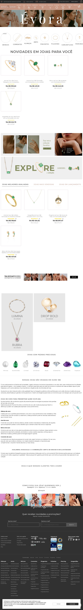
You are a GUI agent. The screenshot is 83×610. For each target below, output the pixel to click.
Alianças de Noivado (5, 570)
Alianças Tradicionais (5, 577)
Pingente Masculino (45, 582)
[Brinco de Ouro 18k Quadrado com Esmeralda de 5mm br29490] (58, 65)
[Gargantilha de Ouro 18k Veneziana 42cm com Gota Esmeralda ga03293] (34, 200)
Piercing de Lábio (64, 575)
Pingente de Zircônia (45, 578)
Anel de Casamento (15, 579)
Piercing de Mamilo (65, 572)
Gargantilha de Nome (75, 573)
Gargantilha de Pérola (75, 575)
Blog (2, 546)
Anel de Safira (14, 572)
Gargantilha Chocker (75, 581)
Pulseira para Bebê (55, 563)
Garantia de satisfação (6, 542)
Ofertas (76, 5)
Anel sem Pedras (14, 595)
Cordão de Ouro (34, 566)
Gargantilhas (42, 5)
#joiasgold (30, 487)
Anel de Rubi (13, 570)
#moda (48, 487)
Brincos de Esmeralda (25, 568)
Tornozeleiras (53, 577)
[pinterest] (79, 539)
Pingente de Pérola (45, 575)
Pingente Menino (44, 587)
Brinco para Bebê (24, 566)
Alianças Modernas (5, 575)
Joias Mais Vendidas (44, 184)
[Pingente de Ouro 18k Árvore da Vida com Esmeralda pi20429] (58, 200)
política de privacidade (26, 604)
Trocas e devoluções (21, 544)
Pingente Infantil (44, 580)
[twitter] (73, 539)
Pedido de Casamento (15, 575)
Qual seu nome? (12, 521)
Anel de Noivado (14, 584)
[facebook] (68, 539)
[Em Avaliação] (53, 547)
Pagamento (20, 542)
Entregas (19, 540)
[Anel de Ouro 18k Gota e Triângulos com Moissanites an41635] (11, 65)
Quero (71, 524)
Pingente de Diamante (46, 563)
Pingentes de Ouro (45, 591)
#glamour (42, 487)
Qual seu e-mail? (45, 521)
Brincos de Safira (24, 572)
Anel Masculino (14, 591)
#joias (36, 487)
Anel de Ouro (13, 588)
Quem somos (4, 538)
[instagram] (71, 539)
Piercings (63, 5)
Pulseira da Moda (54, 566)
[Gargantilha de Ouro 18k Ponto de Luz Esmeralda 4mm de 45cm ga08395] (11, 101)
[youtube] (76, 539)
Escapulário (73, 584)
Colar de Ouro (33, 563)
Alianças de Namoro (5, 568)
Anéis (24, 5)
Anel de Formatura (15, 566)
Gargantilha (33, 586)
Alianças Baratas (4, 563)
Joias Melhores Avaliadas (15, 184)
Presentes (69, 5)
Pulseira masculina (55, 572)
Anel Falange (14, 593)
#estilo (53, 487)
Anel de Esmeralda (15, 563)
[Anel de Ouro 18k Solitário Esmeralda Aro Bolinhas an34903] (11, 200)
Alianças (19, 5)
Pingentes (50, 5)
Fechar (58, 604)
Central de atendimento (22, 538)
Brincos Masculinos (25, 579)
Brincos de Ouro (24, 563)
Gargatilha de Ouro (35, 588)
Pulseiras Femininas (55, 570)
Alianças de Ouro (4, 572)
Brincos (29, 5)
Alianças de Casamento (6, 566)
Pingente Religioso (45, 589)
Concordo (72, 604)
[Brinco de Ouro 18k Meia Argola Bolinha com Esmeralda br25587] (11, 236)
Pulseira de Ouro (54, 568)
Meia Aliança (13, 582)
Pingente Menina (44, 584)
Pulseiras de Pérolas (55, 575)
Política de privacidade (6, 540)
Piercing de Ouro (64, 563)
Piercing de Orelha (65, 566)
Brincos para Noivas (25, 577)
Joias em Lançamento (70, 184)
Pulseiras (56, 5)
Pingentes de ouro (35, 584)
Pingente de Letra (44, 569)
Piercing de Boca (64, 577)
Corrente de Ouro (34, 572)
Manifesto (3, 544)
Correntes (35, 5)
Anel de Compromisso (15, 577)
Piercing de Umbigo (65, 570)
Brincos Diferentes (25, 575)
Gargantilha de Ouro (75, 563)
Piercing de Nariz (64, 568)
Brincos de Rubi (24, 570)
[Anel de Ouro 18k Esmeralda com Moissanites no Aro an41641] (34, 65)
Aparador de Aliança (5, 579)
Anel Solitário (13, 586)
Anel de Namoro (14, 568)
